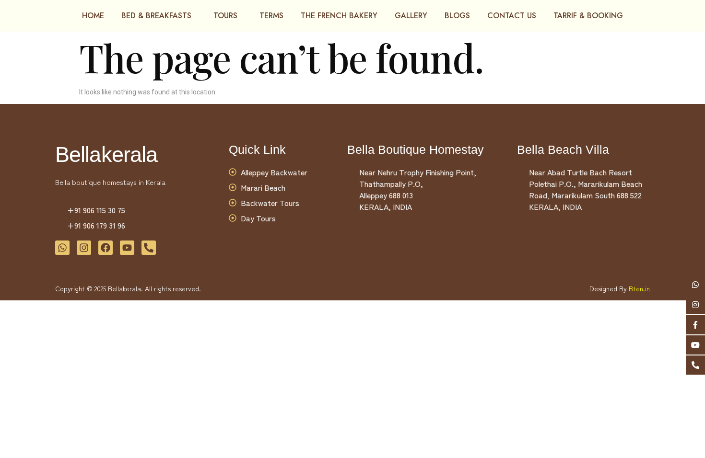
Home (93, 15)
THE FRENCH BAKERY (339, 15)
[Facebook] (695, 324)
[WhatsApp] (695, 284)
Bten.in (639, 288)
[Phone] (695, 365)
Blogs (457, 15)
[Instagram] (695, 304)
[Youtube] (127, 247)
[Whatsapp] (62, 247)
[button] (159, 16)
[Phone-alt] (148, 247)
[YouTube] (695, 345)
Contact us (511, 15)
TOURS (225, 15)
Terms (271, 15)
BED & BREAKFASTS (156, 15)
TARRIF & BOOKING (588, 15)
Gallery (411, 15)
